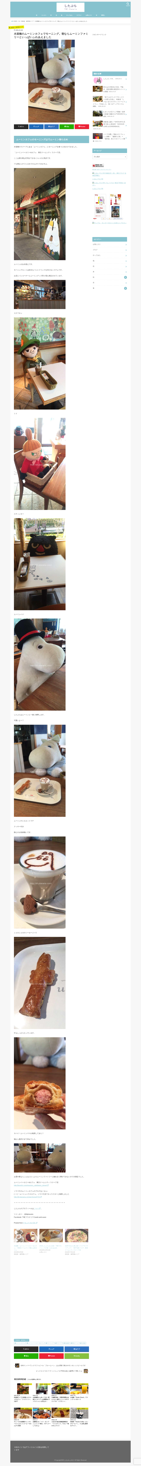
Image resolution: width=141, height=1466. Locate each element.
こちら (36, 1208)
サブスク (79, 15)
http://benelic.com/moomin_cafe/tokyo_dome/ (30, 1185)
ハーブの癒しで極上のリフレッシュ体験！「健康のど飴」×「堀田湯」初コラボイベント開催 (109, 137)
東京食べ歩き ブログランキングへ (101, 169)
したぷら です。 (112, 79)
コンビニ (43, 15)
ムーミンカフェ (20, 1343)
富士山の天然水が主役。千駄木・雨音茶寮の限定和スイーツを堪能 (114, 89)
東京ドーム (75, 1343)
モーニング (50, 1343)
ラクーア (59, 1343)
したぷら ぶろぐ (69, 1460)
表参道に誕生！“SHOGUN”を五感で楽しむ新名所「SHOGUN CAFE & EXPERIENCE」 (109, 125)
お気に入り (89, 15)
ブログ (95, 250)
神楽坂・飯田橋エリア (22, 1340)
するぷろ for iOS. (29, 1223)
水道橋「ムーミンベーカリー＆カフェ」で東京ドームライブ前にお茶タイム (25, 1248)
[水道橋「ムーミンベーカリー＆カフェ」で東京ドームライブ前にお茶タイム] (25, 1235)
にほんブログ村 (97, 179)
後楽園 (67, 1343)
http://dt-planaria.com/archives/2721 (27, 1197)
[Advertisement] (51, 1280)
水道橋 (83, 1343)
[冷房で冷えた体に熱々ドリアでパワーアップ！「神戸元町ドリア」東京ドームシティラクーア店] (76, 1235)
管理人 (103, 15)
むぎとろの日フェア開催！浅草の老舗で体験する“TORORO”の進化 (114, 114)
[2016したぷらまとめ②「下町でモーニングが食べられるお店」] (51, 1235)
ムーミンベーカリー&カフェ (36, 1343)
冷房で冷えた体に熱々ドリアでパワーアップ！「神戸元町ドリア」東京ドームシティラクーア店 (76, 1248)
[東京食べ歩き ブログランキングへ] (98, 167)
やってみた (69, 15)
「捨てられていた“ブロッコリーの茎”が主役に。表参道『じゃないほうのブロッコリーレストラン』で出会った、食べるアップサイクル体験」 (109, 101)
